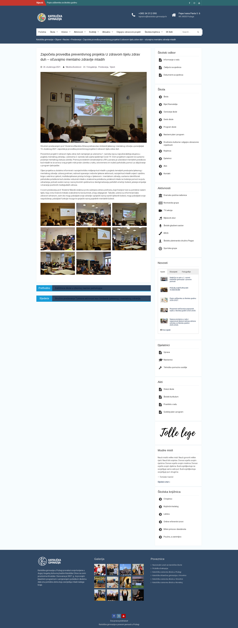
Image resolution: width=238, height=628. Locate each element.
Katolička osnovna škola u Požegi (166, 572)
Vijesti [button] (162, 272)
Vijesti (112, 67)
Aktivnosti (78, 32)
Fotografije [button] (186, 272)
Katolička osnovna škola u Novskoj (167, 582)
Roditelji (92, 32)
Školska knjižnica (152, 32)
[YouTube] (199, 3)
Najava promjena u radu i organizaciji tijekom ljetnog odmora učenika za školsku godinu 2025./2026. (183, 322)
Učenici (64, 32)
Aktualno (106, 32)
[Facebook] (189, 3)
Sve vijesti (167, 330)
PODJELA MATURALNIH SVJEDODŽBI (179, 289)
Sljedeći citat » (164, 482)
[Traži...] (192, 32)
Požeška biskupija (160, 568)
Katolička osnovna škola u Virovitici (167, 579)
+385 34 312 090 (148, 13)
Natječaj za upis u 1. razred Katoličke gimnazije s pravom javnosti (181, 279)
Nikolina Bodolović (73, 67)
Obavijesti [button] (173, 272)
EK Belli (169, 32)
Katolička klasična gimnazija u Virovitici (169, 575)
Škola (52, 32)
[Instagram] (194, 3)
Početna (42, 32)
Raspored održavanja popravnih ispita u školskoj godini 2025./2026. (183, 310)
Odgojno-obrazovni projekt (129, 32)
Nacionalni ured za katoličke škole (167, 565)
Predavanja (103, 67)
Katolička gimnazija (107, 624)
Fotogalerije (92, 67)
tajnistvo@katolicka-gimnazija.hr (153, 16)
